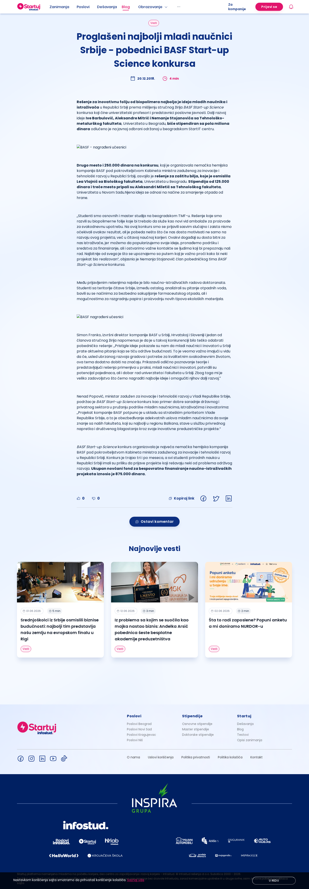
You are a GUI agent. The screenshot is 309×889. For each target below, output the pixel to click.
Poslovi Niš (135, 740)
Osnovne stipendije (197, 724)
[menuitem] (63, 7)
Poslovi (83, 6)
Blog (126, 6)
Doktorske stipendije (198, 734)
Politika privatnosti (195, 757)
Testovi (243, 734)
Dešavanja (245, 724)
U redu (274, 880)
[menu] (139, 7)
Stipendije (192, 716)
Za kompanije (237, 6)
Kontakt (256, 757)
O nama (133, 757)
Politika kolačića (230, 757)
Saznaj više (135, 880)
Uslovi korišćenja (161, 757)
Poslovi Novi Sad (139, 729)
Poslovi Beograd (139, 724)
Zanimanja (59, 6)
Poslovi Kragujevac (141, 734)
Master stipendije (195, 729)
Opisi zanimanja (249, 740)
